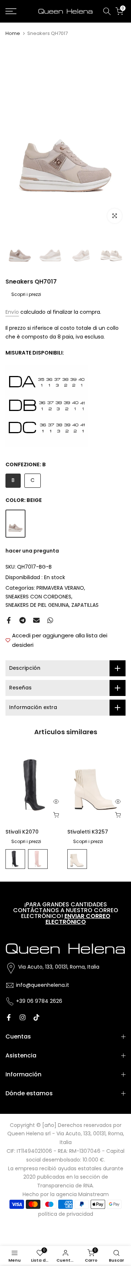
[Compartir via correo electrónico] (36, 620)
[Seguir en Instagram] (22, 1017)
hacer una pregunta (32, 550)
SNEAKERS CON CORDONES (38, 596)
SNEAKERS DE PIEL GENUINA (37, 605)
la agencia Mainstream (79, 1194)
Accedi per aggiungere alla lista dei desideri (59, 640)
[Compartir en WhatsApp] (50, 620)
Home (12, 33)
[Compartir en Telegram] (22, 620)
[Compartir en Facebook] (8, 620)
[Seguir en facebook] (8, 1017)
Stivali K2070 (22, 832)
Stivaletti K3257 (87, 832)
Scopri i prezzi (26, 294)
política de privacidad (65, 1214)
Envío (12, 312)
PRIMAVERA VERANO (60, 588)
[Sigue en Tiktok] (36, 1017)
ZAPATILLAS (85, 605)
